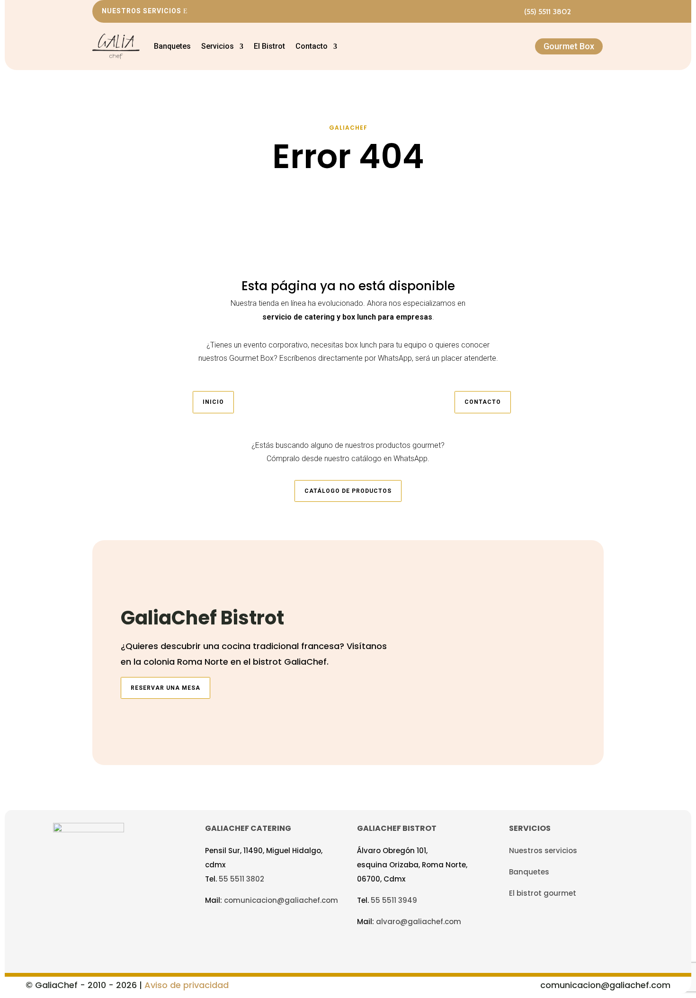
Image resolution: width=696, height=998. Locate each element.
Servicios (217, 46)
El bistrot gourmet (542, 893)
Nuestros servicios (141, 11)
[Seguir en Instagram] (597, 11)
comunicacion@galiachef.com (281, 900)
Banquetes (172, 46)
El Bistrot (269, 46)
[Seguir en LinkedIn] (259, 925)
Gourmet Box (569, 46)
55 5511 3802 (241, 879)
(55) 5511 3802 (547, 11)
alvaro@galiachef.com (418, 922)
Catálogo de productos (348, 491)
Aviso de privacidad (186, 985)
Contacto (482, 402)
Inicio (213, 402)
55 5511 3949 (394, 900)
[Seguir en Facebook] (580, 11)
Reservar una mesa (165, 688)
